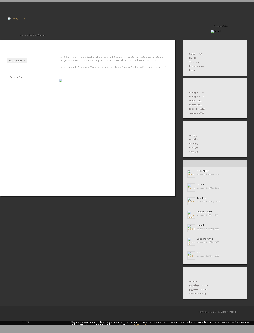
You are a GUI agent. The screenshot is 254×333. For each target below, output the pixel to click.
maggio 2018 (196, 92)
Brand (192, 139)
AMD (199, 252)
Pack (31, 35)
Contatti (18, 30)
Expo (192, 143)
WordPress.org (197, 293)
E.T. (214, 311)
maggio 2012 (196, 96)
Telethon (194, 61)
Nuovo (193, 163)
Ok (128, 324)
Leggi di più (139, 324)
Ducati (192, 57)
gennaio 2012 (196, 112)
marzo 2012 (195, 104)
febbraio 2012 (197, 108)
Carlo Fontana (228, 311)
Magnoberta (17, 60)
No (131, 324)
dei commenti (199, 289)
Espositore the (205, 238)
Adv (191, 135)
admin (202, 174)
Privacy (25, 321)
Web (191, 151)
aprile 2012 (195, 100)
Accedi (193, 281)
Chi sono (12, 30)
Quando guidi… (205, 211)
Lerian (192, 70)
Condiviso (214, 163)
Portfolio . (15, 30)
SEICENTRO (195, 53)
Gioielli (200, 225)
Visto (235, 163)
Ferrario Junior (197, 66)
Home (9, 30)
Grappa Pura (16, 77)
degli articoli (198, 285)
